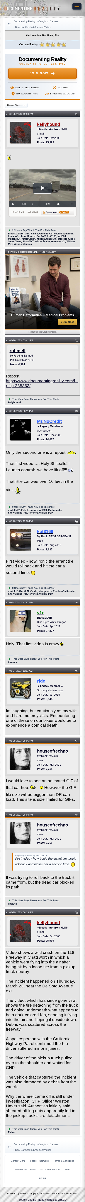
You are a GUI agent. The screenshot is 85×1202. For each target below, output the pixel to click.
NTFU (42, 1178)
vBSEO (62, 1199)
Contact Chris (18, 1160)
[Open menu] (77, 6)
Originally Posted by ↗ (31, 855)
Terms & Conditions (63, 1160)
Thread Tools (15, 105)
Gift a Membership (50, 1169)
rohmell (18, 350)
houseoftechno (52, 751)
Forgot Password (39, 1160)
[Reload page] (9, 24)
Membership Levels (25, 1169)
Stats (67, 1169)
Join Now (39, 73)
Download (57, 212)
